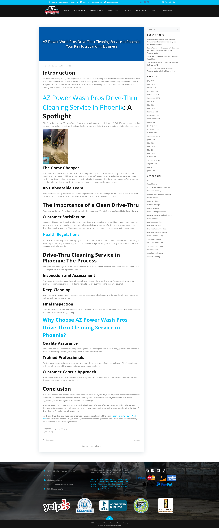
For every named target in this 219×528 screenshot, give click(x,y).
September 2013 (153, 160)
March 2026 (151, 88)
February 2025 (152, 112)
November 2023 (153, 129)
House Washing (153, 208)
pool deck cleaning (154, 222)
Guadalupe (123, 486)
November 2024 (153, 115)
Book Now (167, 10)
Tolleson (100, 484)
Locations (140, 10)
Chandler (119, 479)
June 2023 (151, 140)
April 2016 (151, 153)
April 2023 (151, 146)
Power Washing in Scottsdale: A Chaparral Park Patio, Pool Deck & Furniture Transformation (163, 50)
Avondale (107, 484)
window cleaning (153, 257)
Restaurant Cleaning (155, 236)
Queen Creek (102, 489)
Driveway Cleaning (154, 191)
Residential (79, 10)
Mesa (107, 479)
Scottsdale (100, 479)
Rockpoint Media (115, 525)
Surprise (124, 484)
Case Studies (152, 184)
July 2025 (150, 101)
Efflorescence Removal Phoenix (159, 194)
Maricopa (94, 486)
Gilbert (125, 479)
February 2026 (152, 91)
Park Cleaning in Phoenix (156, 212)
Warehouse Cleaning (155, 253)
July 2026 (150, 81)
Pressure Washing (154, 225)
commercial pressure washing (158, 187)
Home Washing (153, 201)
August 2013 (152, 164)
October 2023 (152, 133)
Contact (155, 10)
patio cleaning (152, 218)
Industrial (112, 10)
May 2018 (151, 150)
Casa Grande (103, 486)
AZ (148, 180)
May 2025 (151, 105)
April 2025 (151, 108)
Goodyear (112, 482)
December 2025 (153, 94)
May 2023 (151, 143)
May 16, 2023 (66, 66)
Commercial (95, 10)
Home (66, 10)
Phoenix (92, 479)
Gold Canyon (116, 484)
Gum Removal (152, 198)
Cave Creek (112, 489)
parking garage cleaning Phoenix (159, 215)
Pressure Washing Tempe (157, 232)
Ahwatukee (93, 482)
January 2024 (152, 126)
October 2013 (152, 157)
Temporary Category (59, 429)
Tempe (112, 479)
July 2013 (150, 167)
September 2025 (153, 98)
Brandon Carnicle (51, 66)
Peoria (119, 489)
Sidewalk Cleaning (154, 239)
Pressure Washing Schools (157, 229)
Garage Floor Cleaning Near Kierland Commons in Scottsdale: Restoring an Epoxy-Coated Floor (161, 42)
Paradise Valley (114, 486)
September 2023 (153, 136)
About (126, 10)
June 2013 (151, 171)
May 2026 (151, 84)
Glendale (120, 482)
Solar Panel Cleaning (155, 243)
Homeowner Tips (153, 205)
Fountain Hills (103, 482)
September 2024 (153, 119)
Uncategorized (152, 250)
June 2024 (151, 122)
